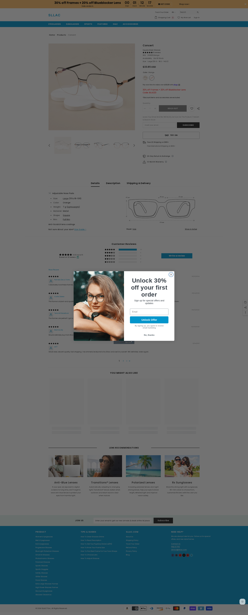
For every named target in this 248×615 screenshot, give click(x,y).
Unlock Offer (149, 319)
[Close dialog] (171, 274)
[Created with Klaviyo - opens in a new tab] (124, 342)
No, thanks (149, 335)
